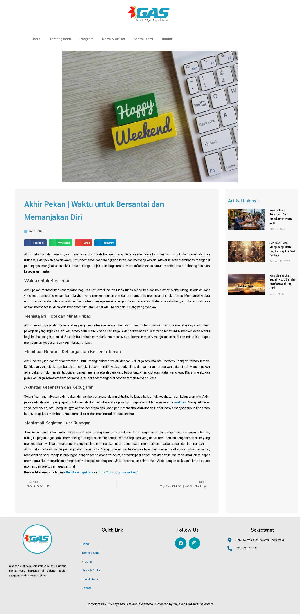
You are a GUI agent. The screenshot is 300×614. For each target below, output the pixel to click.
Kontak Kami (143, 39)
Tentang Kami (60, 39)
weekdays (180, 402)
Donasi (167, 39)
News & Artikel (113, 39)
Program (86, 39)
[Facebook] (180, 543)
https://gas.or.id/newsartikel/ (118, 472)
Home (36, 39)
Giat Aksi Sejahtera (80, 472)
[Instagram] (194, 543)
